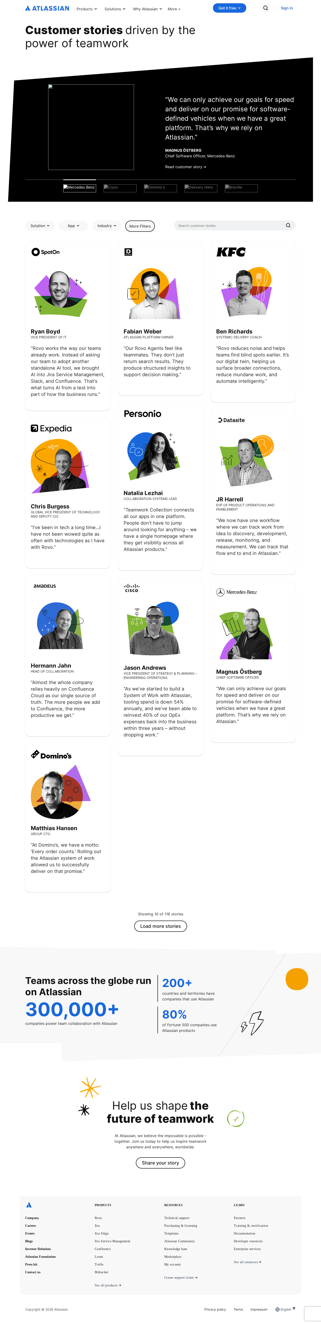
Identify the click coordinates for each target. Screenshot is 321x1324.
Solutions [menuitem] (113, 9)
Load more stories (160, 926)
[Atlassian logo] (47, 8)
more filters (140, 226)
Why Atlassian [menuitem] (145, 9)
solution (38, 225)
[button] (174, 8)
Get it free (227, 8)
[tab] (79, 186)
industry (105, 225)
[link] (287, 8)
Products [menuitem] (85, 9)
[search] (265, 8)
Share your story (160, 1163)
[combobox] (281, 1309)
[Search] (288, 225)
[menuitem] (174, 8)
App (71, 225)
